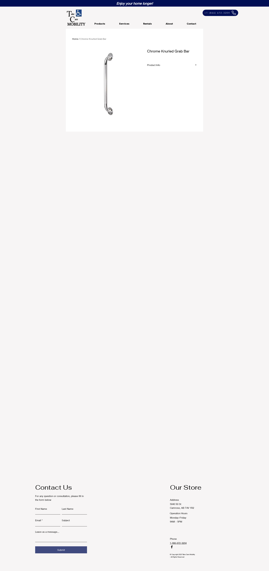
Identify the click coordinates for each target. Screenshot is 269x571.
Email (38, 520)
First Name (41, 509)
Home (75, 38)
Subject (66, 520)
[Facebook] (172, 547)
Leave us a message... (47, 532)
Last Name (67, 509)
